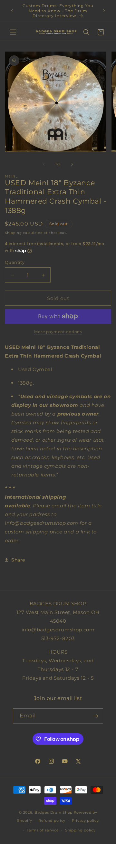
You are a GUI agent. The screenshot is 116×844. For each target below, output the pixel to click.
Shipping (13, 233)
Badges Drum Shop (53, 812)
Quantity (14, 262)
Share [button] (18, 560)
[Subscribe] (96, 716)
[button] (13, 32)
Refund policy (51, 820)
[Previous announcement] (12, 11)
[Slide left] (44, 164)
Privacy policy (85, 820)
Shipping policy (80, 830)
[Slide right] (72, 164)
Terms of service (43, 830)
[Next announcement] (104, 11)
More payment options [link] (58, 331)
